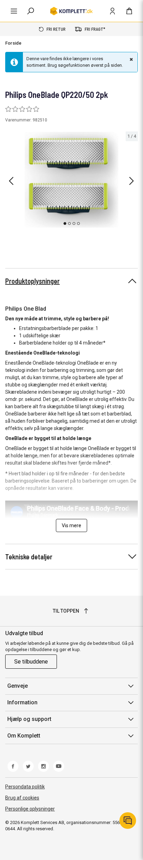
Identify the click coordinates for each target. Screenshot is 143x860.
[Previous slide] (11, 181)
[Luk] (130, 59)
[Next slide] (131, 181)
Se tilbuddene (31, 661)
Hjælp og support (29, 719)
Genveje (17, 686)
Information (22, 702)
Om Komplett (23, 735)
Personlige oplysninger (30, 809)
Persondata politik (25, 786)
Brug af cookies (22, 797)
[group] (71, 179)
